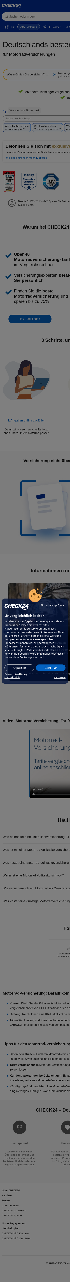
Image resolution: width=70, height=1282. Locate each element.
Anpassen (19, 668)
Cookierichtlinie (12, 677)
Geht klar (51, 668)
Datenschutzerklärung (15, 674)
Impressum (60, 677)
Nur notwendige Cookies (53, 605)
